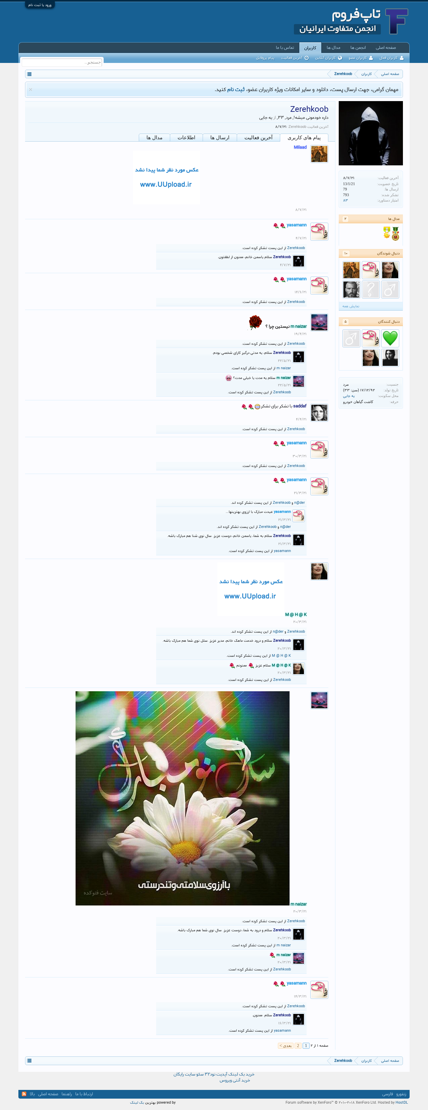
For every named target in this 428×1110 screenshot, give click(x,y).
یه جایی (349, 396)
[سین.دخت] (390, 358)
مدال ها (154, 137)
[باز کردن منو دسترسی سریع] (29, 74)
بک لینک (137, 1103)
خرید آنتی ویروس (235, 1080)
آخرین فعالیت (258, 137)
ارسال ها (219, 137)
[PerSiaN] (351, 290)
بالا (32, 1094)
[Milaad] (351, 270)
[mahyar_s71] (390, 290)
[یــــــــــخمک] (390, 338)
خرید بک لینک (241, 1074)
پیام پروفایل (265, 58)
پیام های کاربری (304, 137)
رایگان (179, 1074)
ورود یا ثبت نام (39, 5)
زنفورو (401, 1094)
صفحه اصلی (386, 47)
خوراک (24, 1094)
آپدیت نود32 (216, 1074)
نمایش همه (350, 306)
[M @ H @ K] (390, 270)
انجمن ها (358, 47)
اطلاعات (186, 137)
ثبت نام (236, 89)
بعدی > (286, 1045)
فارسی (387, 1094)
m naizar (284, 368)
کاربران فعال (389, 58)
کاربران (310, 48)
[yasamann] (371, 270)
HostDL (402, 1103)
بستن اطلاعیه (30, 89)
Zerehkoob (296, 248)
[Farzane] (371, 290)
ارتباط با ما (84, 1094)
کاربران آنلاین (325, 58)
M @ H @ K (281, 656)
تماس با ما (285, 47)
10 (346, 253)
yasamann (282, 551)
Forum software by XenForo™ (331, 1103)
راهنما (67, 1094)
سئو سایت (194, 1074)
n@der (299, 503)
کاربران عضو (358, 58)
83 (345, 200)
